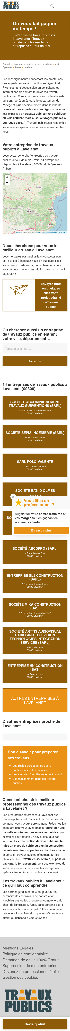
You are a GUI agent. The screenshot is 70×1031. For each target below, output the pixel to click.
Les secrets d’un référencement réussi (37, 774)
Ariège (18, 67)
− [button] (7, 182)
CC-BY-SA (62, 232)
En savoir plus (41, 530)
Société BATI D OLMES (35, 490)
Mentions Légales (18, 948)
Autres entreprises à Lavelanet (35, 700)
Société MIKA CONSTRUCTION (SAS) (35, 606)
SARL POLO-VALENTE (35, 461)
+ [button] (7, 177)
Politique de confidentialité (25, 953)
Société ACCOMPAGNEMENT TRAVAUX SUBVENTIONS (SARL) (35, 403)
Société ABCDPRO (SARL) (35, 548)
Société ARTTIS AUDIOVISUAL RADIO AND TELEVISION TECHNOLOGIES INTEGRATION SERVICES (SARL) (35, 637)
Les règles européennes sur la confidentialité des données (32, 767)
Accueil (6, 64)
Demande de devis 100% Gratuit (31, 959)
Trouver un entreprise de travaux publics (32, 64)
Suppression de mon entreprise (30, 965)
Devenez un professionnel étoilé (31, 971)
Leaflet (19, 232)
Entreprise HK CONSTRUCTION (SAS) (35, 667)
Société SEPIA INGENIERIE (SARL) (35, 432)
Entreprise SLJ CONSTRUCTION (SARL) (35, 577)
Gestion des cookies (20, 977)
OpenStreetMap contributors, (45, 232)
